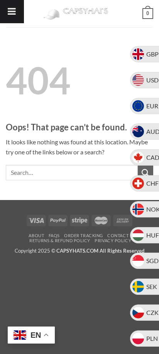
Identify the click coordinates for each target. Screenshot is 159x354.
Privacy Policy (113, 240)
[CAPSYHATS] (79, 13)
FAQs (54, 235)
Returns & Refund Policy (59, 240)
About (36, 235)
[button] (147, 13)
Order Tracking (83, 235)
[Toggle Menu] (12, 11)
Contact (118, 235)
